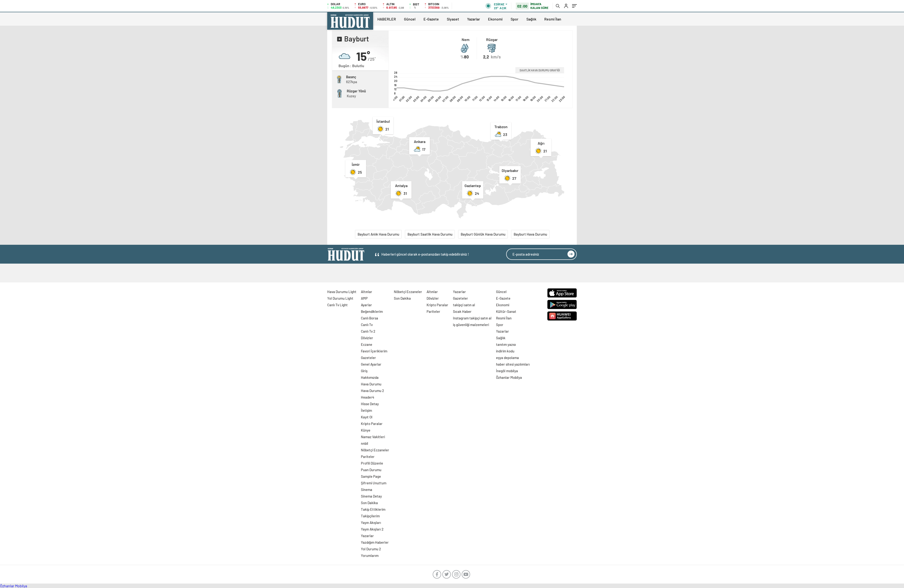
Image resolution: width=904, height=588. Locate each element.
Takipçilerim (370, 516)
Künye (365, 430)
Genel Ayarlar (371, 364)
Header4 (367, 397)
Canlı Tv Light (337, 305)
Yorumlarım (370, 555)
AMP (364, 298)
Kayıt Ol (366, 417)
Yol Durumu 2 (371, 549)
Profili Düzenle (372, 463)
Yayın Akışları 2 (372, 529)
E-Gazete (431, 19)
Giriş (364, 371)
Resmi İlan (552, 19)
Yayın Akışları (371, 522)
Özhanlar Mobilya (509, 377)
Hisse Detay (370, 404)
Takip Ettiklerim (373, 509)
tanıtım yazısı (506, 344)
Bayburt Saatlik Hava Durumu (430, 234)
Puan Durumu (371, 470)
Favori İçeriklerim (374, 351)
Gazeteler (368, 357)
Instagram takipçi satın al (472, 318)
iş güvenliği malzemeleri (471, 325)
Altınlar (366, 292)
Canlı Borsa (369, 318)
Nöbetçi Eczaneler (375, 450)
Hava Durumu (371, 384)
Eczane (366, 344)
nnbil (364, 443)
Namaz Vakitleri (373, 437)
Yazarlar (473, 19)
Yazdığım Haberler (375, 542)
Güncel (410, 19)
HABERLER (386, 19)
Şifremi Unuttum (373, 483)
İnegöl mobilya (507, 371)
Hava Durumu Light (341, 292)
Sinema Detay (371, 496)
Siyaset (453, 19)
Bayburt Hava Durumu (530, 234)
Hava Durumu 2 (372, 390)
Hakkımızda (370, 377)
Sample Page (371, 476)
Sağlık (531, 19)
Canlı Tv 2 (368, 331)
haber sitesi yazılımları (513, 364)
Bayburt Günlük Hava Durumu (483, 234)
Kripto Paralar (372, 423)
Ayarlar (366, 305)
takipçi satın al (464, 305)
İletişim (366, 410)
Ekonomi (495, 19)
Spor (514, 19)
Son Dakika (369, 503)
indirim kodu (505, 351)
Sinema (366, 489)
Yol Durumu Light (340, 298)
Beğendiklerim (372, 311)
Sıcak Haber (462, 311)
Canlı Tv (367, 325)
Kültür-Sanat (506, 311)
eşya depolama (507, 357)
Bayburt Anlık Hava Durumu (378, 234)
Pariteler (368, 456)
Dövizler (367, 338)
